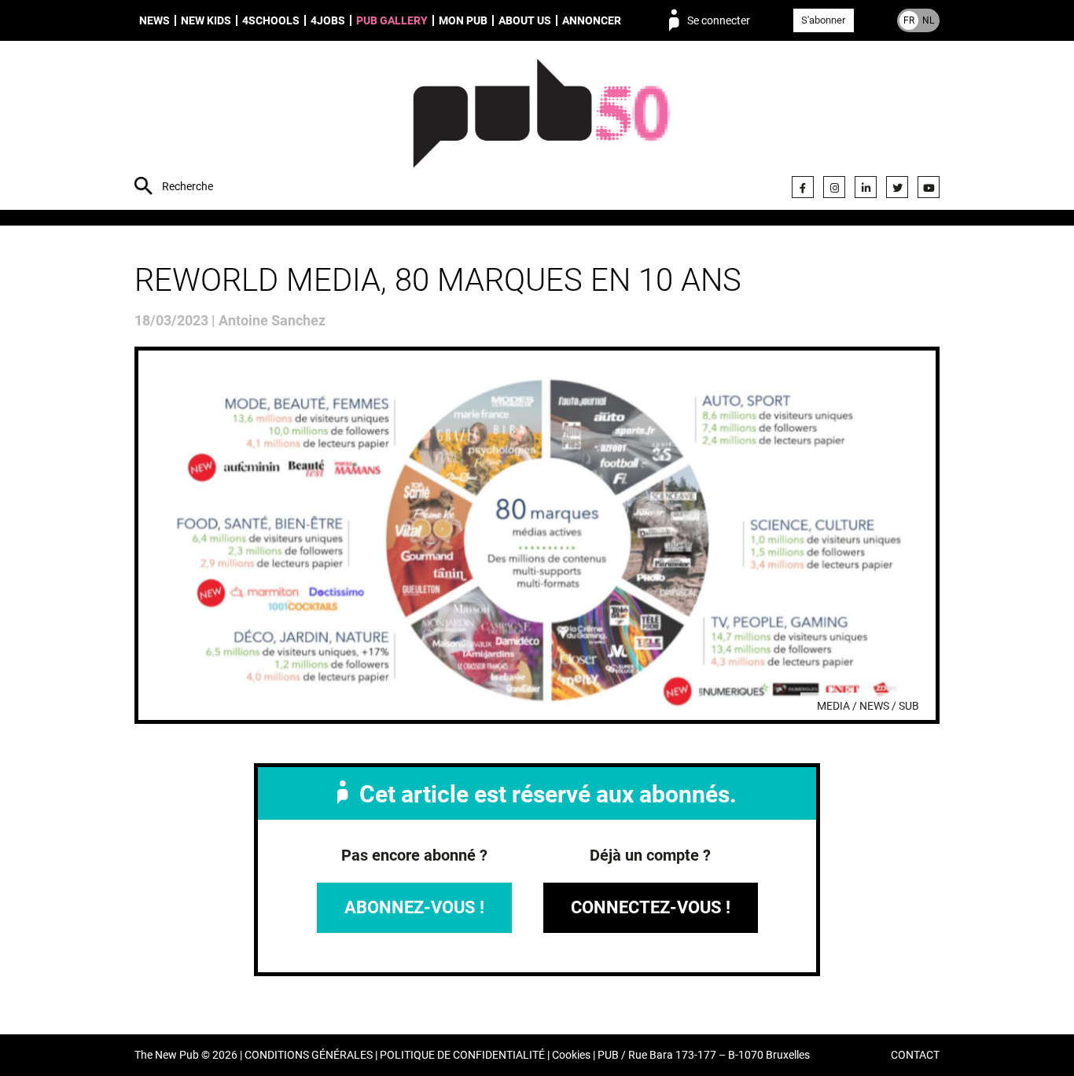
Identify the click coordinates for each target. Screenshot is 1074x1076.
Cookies (571, 1055)
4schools (271, 20)
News (154, 20)
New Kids (206, 20)
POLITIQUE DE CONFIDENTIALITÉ (462, 1055)
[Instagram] (834, 187)
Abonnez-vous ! (414, 907)
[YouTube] (929, 187)
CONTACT (915, 1055)
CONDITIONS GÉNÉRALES (309, 1055)
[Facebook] (803, 187)
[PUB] (541, 127)
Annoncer (591, 20)
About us (524, 20)
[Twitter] (897, 187)
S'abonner (823, 20)
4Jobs (328, 20)
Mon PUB (463, 20)
